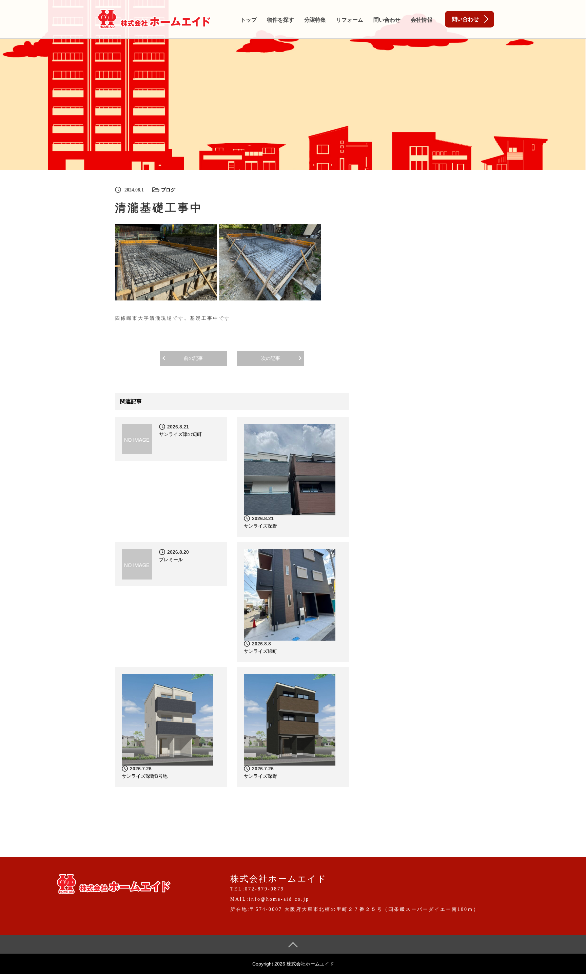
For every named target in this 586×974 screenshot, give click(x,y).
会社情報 (421, 20)
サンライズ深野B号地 (145, 776)
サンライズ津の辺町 (180, 434)
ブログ (168, 189)
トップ (248, 20)
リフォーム (349, 20)
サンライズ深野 (260, 526)
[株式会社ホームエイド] (154, 17)
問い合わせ (387, 20)
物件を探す (280, 20)
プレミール (171, 559)
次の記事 (270, 358)
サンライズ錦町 (260, 651)
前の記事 (193, 358)
